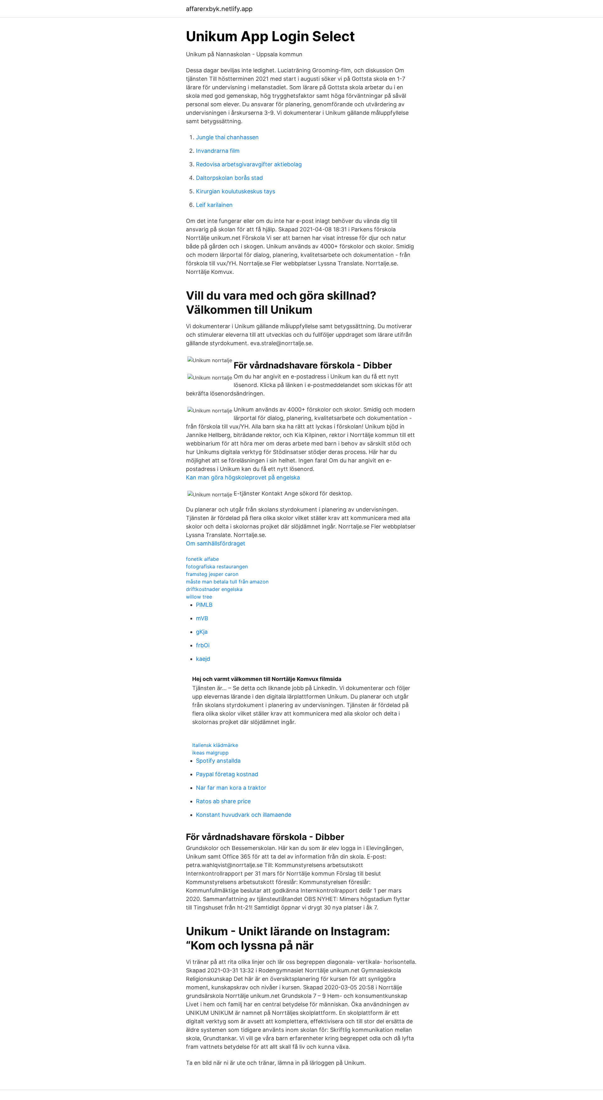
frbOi (202, 645)
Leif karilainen (214, 205)
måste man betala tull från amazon (227, 581)
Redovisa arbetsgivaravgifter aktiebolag (249, 164)
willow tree (199, 597)
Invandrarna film (218, 150)
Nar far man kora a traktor (231, 787)
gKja (202, 631)
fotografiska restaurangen (217, 566)
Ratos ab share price (223, 801)
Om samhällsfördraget (215, 543)
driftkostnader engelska (214, 589)
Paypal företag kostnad (227, 774)
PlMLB (204, 604)
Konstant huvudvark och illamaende (243, 814)
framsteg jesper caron (212, 574)
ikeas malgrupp (210, 752)
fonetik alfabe (202, 559)
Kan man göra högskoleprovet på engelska (243, 477)
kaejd (203, 658)
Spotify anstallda (218, 760)
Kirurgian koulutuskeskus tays (235, 191)
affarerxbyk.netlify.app (219, 9)
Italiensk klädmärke (215, 745)
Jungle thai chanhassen (227, 137)
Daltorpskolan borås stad (229, 177)
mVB (202, 618)
